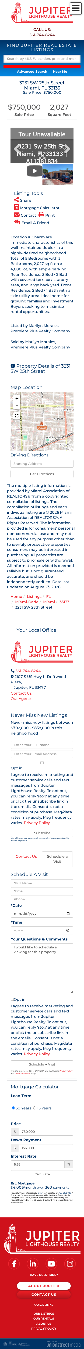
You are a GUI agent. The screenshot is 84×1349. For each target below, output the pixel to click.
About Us (43, 1323)
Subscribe (42, 833)
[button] (42, 66)
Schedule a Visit (57, 859)
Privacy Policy (37, 823)
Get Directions (42, 474)
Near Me (60, 71)
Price (16, 1124)
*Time (16, 922)
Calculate (42, 1174)
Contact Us (21, 693)
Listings (34, 596)
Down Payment (26, 1140)
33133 (64, 602)
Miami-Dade (26, 602)
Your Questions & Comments (39, 939)
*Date (16, 905)
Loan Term (21, 1096)
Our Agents (21, 698)
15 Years (44, 1108)
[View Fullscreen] (16, 415)
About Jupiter (43, 1286)
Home (16, 596)
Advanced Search (32, 71)
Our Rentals (43, 1318)
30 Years (23, 1108)
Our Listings (44, 1313)
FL (48, 596)
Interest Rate (23, 1156)
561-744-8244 (42, 35)
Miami (49, 602)
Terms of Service (22, 1073)
